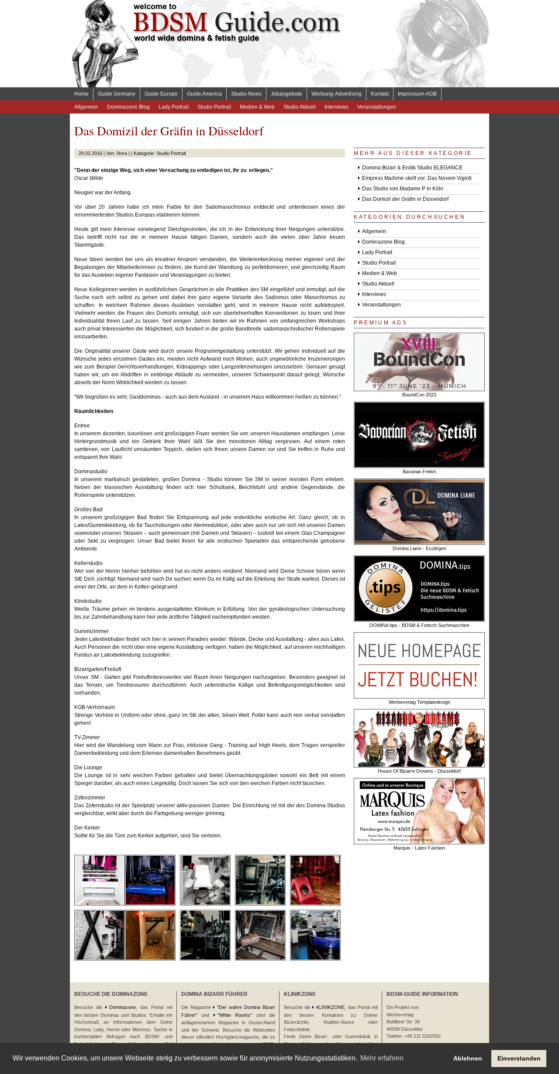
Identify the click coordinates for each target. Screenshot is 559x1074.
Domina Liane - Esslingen (419, 548)
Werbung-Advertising (336, 94)
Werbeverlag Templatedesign (419, 702)
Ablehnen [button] (467, 1058)
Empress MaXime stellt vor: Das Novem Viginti (417, 178)
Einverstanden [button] (519, 1058)
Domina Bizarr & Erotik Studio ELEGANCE (412, 168)
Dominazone (122, 1007)
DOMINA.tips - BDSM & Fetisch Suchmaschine (419, 625)
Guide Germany (116, 94)
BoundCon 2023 (419, 394)
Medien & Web (257, 107)
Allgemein (86, 107)
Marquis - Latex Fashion (419, 847)
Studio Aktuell (299, 107)
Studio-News (246, 94)
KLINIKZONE (330, 1007)
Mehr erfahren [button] (382, 1058)
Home (81, 94)
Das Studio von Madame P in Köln (402, 189)
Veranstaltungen (376, 107)
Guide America (204, 94)
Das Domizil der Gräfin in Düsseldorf (405, 199)
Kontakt (380, 94)
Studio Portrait (214, 107)
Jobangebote (286, 94)
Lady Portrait (174, 107)
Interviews (336, 107)
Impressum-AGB (417, 94)
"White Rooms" (234, 1015)
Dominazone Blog (128, 107)
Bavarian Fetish (419, 471)
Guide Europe (161, 94)
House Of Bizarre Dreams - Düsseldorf (419, 771)
